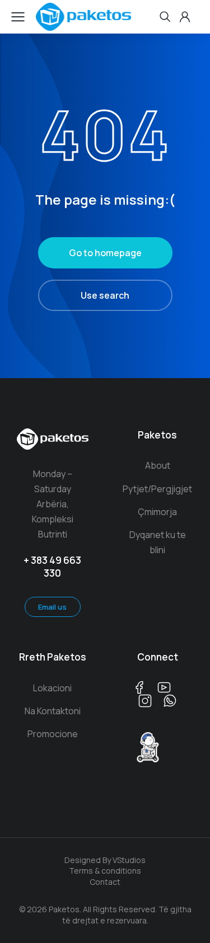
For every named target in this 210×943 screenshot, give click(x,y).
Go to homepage (105, 253)
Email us (52, 607)
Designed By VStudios (105, 860)
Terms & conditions (105, 870)
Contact (105, 881)
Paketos (157, 434)
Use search (105, 295)
